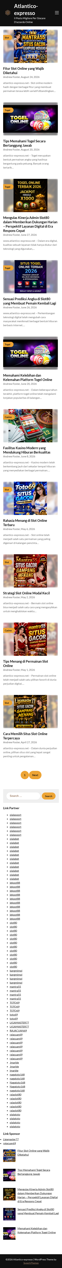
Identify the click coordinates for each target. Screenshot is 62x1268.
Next (35, 775)
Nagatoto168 (17, 1082)
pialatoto (15, 1114)
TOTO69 (15, 1002)
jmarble (14, 1070)
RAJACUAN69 (18, 1030)
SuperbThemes (31, 1263)
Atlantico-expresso (26, 9)
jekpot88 (15, 882)
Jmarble (14, 1062)
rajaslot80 (15, 1094)
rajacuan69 (16, 1034)
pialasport (15, 814)
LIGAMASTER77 (19, 1022)
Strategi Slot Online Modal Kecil (26, 593)
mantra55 (15, 986)
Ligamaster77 (11, 1139)
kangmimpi (16, 970)
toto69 (14, 1014)
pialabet (14, 838)
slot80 (13, 922)
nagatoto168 (17, 1074)
